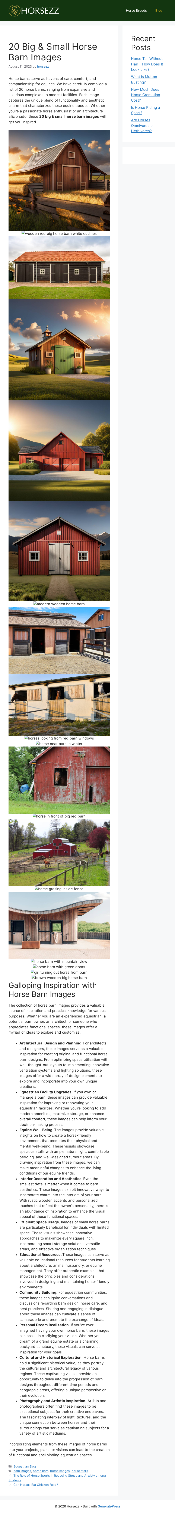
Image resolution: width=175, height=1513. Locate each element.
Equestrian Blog (24, 1466)
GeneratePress (109, 1506)
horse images (60, 1471)
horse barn (40, 1471)
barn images (22, 1471)
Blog (158, 10)
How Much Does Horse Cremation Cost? (145, 94)
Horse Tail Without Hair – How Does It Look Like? (147, 64)
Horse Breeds (136, 10)
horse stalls (79, 1471)
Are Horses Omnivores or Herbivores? (142, 125)
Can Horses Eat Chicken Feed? (35, 1484)
